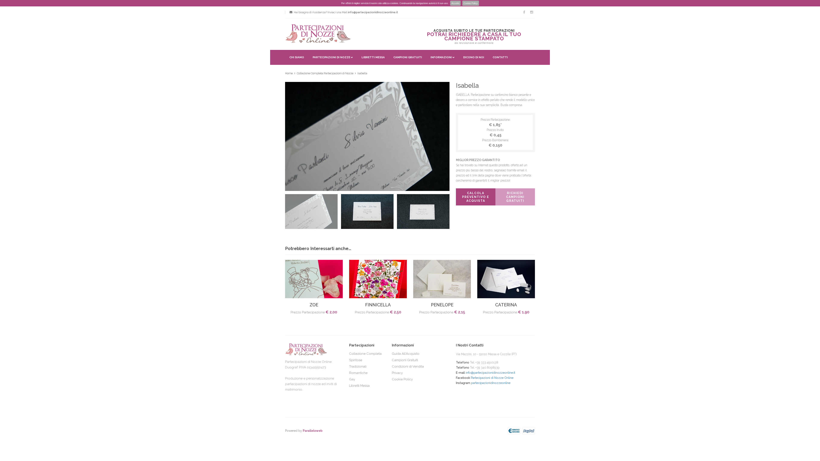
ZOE (314, 304)
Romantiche (358, 373)
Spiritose (355, 360)
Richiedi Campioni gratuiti (515, 196)
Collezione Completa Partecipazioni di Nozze (325, 73)
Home (289, 73)
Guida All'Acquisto (405, 354)
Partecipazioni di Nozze (331, 57)
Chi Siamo (296, 57)
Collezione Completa (365, 354)
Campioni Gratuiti (407, 57)
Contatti (500, 57)
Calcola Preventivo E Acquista (475, 196)
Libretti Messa (373, 57)
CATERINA (506, 304)
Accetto (455, 3)
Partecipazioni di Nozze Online (492, 378)
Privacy (397, 373)
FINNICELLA (378, 304)
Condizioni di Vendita (408, 366)
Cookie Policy (471, 3)
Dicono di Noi (473, 57)
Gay (352, 379)
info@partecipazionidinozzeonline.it (490, 372)
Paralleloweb (312, 430)
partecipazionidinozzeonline (490, 383)
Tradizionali (357, 366)
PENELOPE (442, 304)
